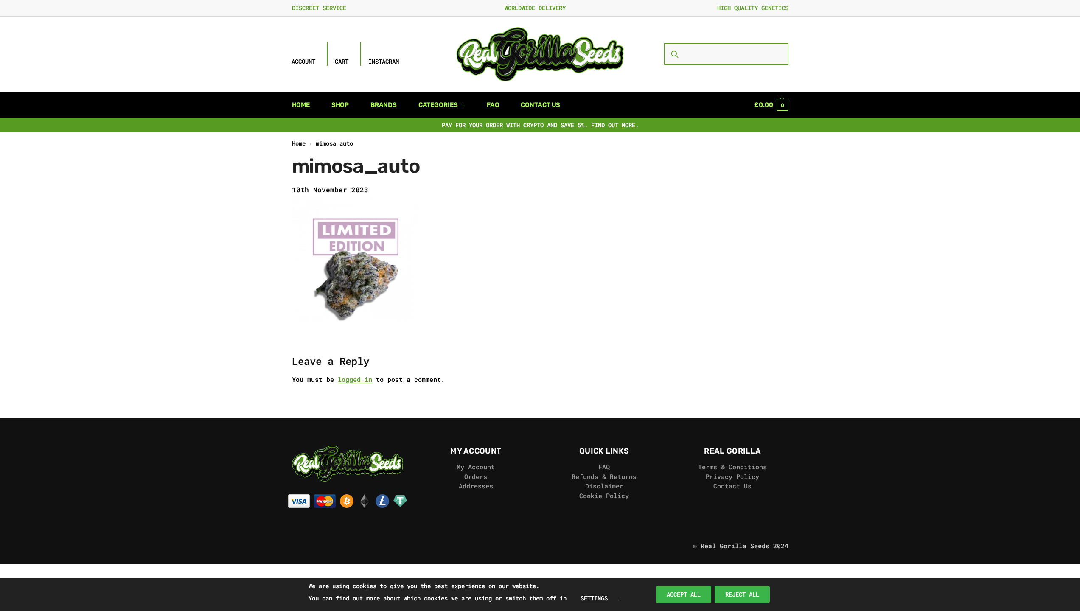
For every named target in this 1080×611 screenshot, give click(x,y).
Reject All (742, 594)
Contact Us (732, 486)
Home (299, 143)
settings (594, 598)
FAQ (604, 466)
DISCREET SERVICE (319, 8)
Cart (341, 61)
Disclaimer (604, 486)
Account (303, 61)
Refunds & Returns (604, 476)
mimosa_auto (334, 143)
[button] (771, 105)
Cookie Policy (604, 495)
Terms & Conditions (732, 466)
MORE (628, 125)
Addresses (476, 486)
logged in (355, 379)
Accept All (684, 594)
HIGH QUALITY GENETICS (752, 8)
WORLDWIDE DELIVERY (535, 8)
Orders (475, 476)
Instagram (383, 61)
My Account (476, 466)
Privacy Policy (732, 476)
